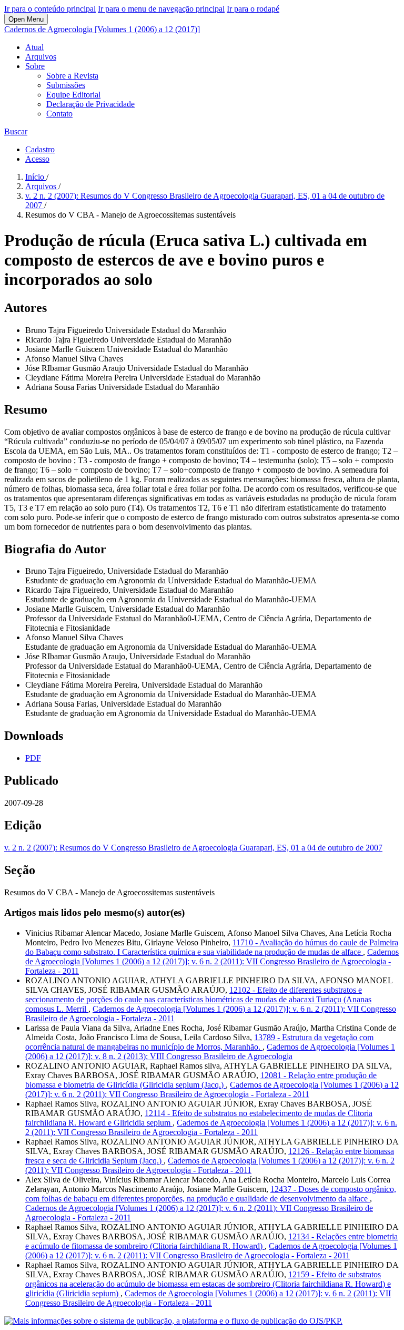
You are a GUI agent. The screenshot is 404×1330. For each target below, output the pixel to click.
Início (35, 176)
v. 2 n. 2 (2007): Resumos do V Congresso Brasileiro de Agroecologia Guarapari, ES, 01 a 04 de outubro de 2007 (193, 847)
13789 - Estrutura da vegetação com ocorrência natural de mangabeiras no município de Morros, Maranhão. (199, 1042)
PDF (33, 758)
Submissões (65, 85)
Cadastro (40, 149)
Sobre (35, 66)
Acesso (37, 158)
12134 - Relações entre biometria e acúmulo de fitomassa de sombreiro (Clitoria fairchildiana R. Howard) (211, 1241)
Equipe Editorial (73, 94)
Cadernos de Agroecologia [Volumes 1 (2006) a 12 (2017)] (102, 29)
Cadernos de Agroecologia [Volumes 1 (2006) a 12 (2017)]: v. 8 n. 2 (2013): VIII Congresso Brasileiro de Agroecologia (210, 1051)
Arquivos (40, 56)
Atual (34, 47)
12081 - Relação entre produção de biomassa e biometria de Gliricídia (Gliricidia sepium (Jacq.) (201, 1080)
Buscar (15, 131)
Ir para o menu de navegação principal (161, 8)
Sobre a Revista (72, 75)
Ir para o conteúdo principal (50, 8)
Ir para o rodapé (253, 8)
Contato (59, 113)
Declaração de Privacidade (90, 104)
